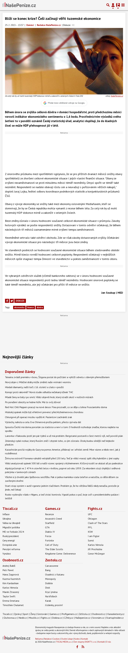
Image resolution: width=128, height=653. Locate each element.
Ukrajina (6, 518)
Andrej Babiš (8, 565)
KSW (90, 531)
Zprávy (17, 614)
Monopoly (50, 578)
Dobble (49, 583)
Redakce (47, 639)
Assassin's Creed (53, 518)
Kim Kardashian (10, 583)
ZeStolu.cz (84, 614)
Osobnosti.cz (12, 560)
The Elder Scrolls (54, 549)
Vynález (6, 553)
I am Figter (93, 536)
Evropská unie (9, 544)
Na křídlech (51, 596)
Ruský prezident (10, 536)
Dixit (47, 587)
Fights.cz (95, 508)
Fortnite (49, 540)
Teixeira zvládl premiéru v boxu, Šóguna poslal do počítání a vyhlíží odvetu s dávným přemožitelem (57, 377)
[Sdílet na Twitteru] (12, 301)
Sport (26, 614)
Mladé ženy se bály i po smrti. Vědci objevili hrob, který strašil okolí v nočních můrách (49, 397)
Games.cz (52, 508)
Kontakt (84, 639)
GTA (47, 527)
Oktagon (92, 518)
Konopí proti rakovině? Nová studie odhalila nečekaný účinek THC (39, 392)
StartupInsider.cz (115, 617)
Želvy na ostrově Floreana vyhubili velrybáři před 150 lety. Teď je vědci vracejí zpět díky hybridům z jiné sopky (62, 458)
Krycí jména (51, 592)
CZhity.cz (68, 617)
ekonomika (19, 307)
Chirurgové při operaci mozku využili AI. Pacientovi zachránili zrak (38, 417)
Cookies (56, 639)
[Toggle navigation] (123, 5)
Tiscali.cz (10, 508)
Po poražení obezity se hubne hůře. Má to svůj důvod (32, 402)
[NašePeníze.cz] (19, 5)
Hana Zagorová (10, 574)
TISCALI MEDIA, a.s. (64, 642)
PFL (90, 527)
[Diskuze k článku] (73, 25)
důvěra (40, 307)
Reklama (39, 639)
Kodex (77, 639)
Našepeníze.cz (82, 617)
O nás (108, 642)
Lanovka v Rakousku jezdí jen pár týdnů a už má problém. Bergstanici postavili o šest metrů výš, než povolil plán (64, 435)
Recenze (49, 514)
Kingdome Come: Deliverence (60, 553)
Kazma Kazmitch (11, 578)
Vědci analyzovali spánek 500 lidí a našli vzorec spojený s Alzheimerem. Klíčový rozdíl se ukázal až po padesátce (64, 463)
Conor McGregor (96, 553)
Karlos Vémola (95, 544)
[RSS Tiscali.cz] (83, 647)
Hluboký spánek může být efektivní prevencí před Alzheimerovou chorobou (44, 412)
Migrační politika (11, 527)
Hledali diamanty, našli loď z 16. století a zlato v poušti (34, 387)
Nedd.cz (23, 617)
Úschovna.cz (10, 617)
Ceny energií (8, 540)
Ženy (32, 614)
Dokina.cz (57, 617)
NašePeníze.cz (117, 96)
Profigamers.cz (69, 614)
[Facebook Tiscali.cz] (77, 647)
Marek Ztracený (10, 592)
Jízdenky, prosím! (54, 605)
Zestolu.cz (53, 560)
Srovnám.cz (98, 617)
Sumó (91, 540)
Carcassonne (51, 565)
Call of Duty (51, 544)
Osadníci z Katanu (54, 574)
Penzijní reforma (11, 549)
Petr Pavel (8, 570)
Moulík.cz (34, 617)
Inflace (6, 514)
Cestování (42, 614)
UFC (90, 514)
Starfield (49, 523)
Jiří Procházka (95, 549)
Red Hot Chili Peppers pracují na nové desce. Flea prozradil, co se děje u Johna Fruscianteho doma (56, 407)
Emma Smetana (10, 600)
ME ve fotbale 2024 (13, 531)
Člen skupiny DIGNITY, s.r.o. (84, 642)
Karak (48, 600)
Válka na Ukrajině (11, 523)
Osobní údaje (67, 639)
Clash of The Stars (98, 523)
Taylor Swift (8, 596)
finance (30, 307)
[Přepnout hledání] (108, 5)
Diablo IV (50, 531)
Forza (48, 536)
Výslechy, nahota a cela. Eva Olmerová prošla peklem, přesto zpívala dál (43, 422)
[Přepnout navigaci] (113, 5)
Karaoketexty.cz (115, 614)
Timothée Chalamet (13, 605)
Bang (47, 570)
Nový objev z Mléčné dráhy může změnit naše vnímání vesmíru (38, 382)
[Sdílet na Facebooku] (7, 301)
